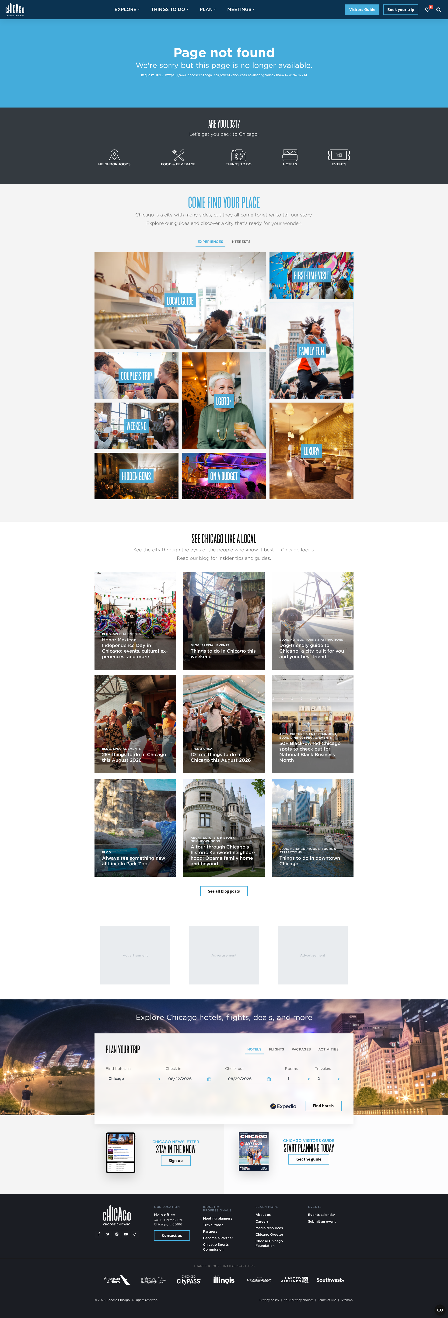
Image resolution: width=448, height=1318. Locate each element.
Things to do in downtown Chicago (309, 860)
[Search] (438, 9)
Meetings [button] (239, 9)
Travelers (323, 1068)
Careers (262, 1221)
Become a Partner (218, 1238)
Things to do (239, 164)
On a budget (224, 476)
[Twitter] (108, 1234)
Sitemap (347, 1300)
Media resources (269, 1228)
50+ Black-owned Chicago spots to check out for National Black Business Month (310, 752)
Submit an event (322, 1221)
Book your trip (400, 9)
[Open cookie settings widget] (440, 1310)
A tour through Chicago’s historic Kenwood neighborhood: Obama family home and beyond (223, 855)
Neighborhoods (114, 164)
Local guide (180, 300)
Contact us (172, 1235)
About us (263, 1215)
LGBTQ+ (224, 401)
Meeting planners (217, 1218)
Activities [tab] (328, 1049)
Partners (210, 1231)
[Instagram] (117, 1234)
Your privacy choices (298, 1300)
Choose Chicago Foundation (269, 1243)
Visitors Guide (362, 9)
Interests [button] (240, 241)
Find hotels (323, 1106)
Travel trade (213, 1225)
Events (339, 164)
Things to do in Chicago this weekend (223, 653)
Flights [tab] (276, 1049)
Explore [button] (125, 9)
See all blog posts (224, 891)
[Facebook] (99, 1234)
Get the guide (308, 1159)
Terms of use (327, 1300)
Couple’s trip (136, 376)
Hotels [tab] (254, 1049)
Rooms (291, 1068)
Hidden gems (136, 476)
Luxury (312, 451)
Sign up (176, 1160)
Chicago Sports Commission (216, 1246)
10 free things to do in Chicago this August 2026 (221, 757)
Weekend (136, 426)
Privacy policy (269, 1300)
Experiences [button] (210, 241)
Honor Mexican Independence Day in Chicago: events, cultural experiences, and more (135, 648)
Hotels (290, 164)
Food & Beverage (178, 164)
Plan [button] (206, 9)
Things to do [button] (168, 9)
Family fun (311, 351)
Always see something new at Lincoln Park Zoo (133, 860)
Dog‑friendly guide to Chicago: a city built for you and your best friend (311, 651)
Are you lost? (224, 123)
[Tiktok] (135, 1234)
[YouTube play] (126, 1234)
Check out (234, 1068)
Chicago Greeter (269, 1234)
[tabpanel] (224, 1089)
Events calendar (321, 1215)
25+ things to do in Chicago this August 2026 (134, 757)
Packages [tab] (301, 1049)
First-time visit (311, 275)
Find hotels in (118, 1068)
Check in (173, 1068)
